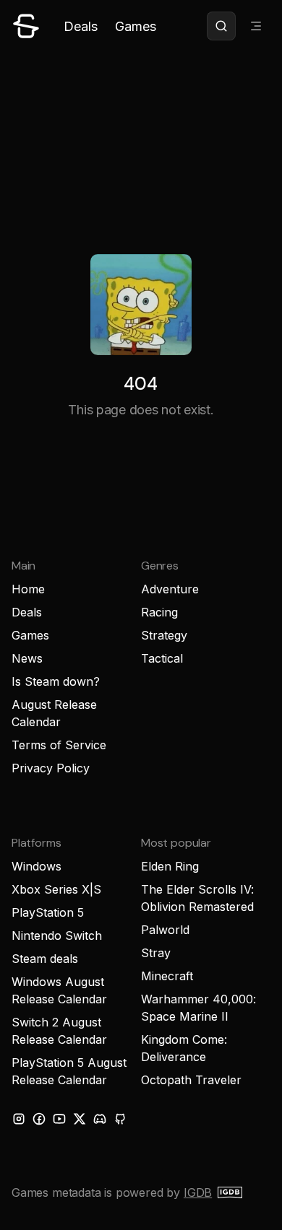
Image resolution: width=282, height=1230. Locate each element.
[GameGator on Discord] (100, 1119)
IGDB (198, 1192)
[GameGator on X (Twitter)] (79, 1119)
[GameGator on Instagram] (19, 1119)
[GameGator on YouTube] (59, 1119)
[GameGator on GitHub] (120, 1119)
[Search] (221, 26)
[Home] (26, 26)
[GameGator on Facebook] (39, 1119)
